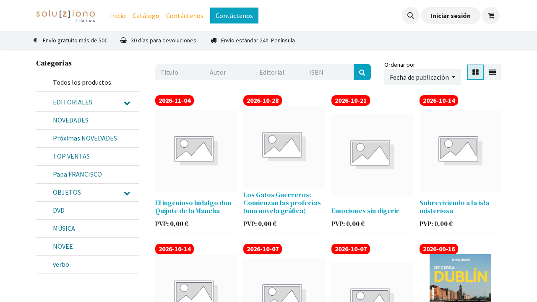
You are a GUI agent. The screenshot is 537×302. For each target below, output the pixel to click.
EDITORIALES (72, 102)
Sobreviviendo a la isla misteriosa (454, 206)
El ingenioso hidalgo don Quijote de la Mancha (193, 206)
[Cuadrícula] (475, 72)
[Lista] (492, 72)
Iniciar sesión (450, 15)
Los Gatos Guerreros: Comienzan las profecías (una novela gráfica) (282, 202)
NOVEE (63, 246)
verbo (61, 264)
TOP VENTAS (71, 156)
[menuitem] (118, 15)
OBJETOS (67, 192)
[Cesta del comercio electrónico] (491, 15)
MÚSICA (64, 228)
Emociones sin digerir (365, 210)
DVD (59, 210)
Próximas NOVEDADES (85, 138)
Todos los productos (82, 82)
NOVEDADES (71, 120)
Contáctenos (234, 15)
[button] (411, 15)
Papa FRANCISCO (77, 174)
